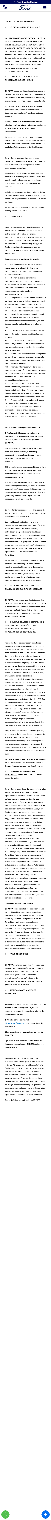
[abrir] (45, 1514)
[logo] (25, 7)
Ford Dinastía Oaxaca (27, 2)
